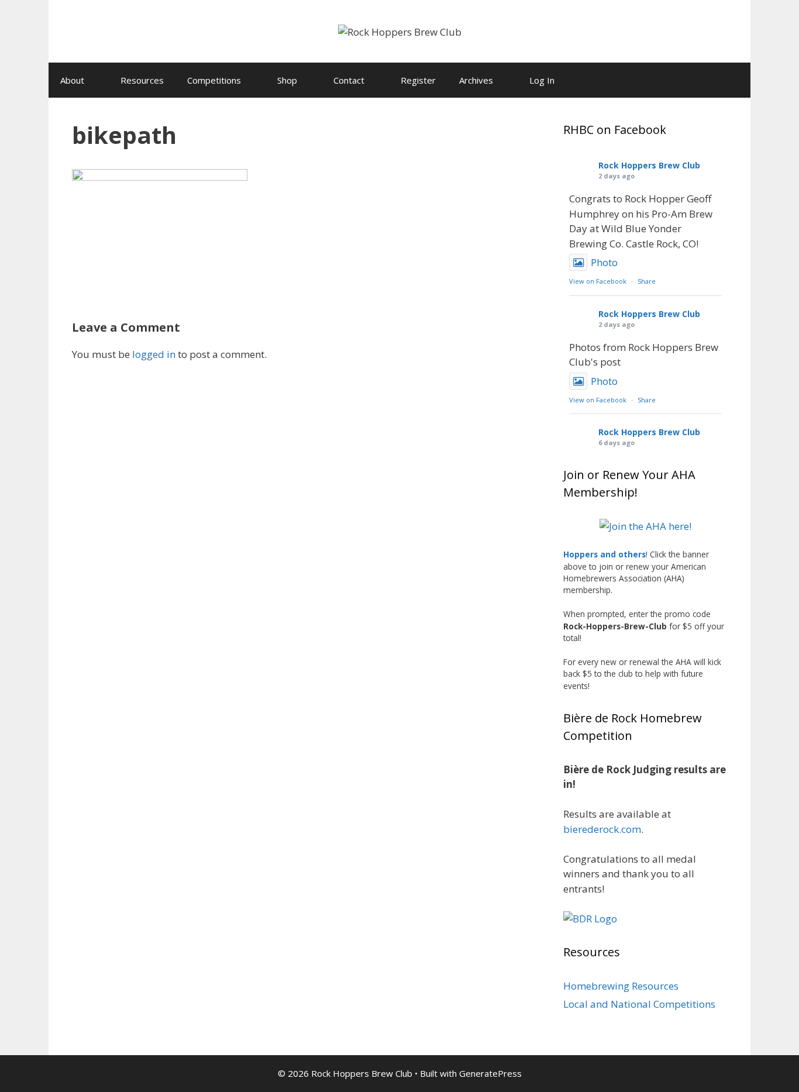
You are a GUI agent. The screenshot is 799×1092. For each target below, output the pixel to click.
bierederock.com (602, 829)
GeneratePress (490, 1073)
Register (418, 80)
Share (647, 281)
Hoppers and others (604, 554)
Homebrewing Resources (621, 986)
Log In (542, 80)
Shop (287, 80)
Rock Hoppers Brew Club (649, 165)
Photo (604, 262)
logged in (153, 354)
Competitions (214, 80)
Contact (348, 80)
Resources (142, 80)
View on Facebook (597, 281)
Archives (476, 80)
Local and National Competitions (639, 1004)
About (72, 80)
